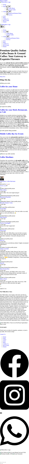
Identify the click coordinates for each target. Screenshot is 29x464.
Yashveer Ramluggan (5, 223)
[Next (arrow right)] (2, 463)
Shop (4, 6)
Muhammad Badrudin (5, 197)
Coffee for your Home (8, 87)
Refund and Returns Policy (14, 13)
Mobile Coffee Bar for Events (11, 134)
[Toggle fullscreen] (2, 462)
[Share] (3, 462)
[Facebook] (14, 377)
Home (4, 4)
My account (6, 20)
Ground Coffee (12, 9)
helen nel (2, 240)
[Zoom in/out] (0, 462)
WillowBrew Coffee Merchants (7, 181)
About (4, 11)
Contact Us (6, 19)
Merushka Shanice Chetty (6, 203)
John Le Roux (3, 279)
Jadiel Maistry (3, 217)
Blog (4, 17)
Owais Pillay (3, 208)
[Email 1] (1, 413)
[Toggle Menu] (9, 6)
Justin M (2, 263)
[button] (7, 6)
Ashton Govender (4, 248)
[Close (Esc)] (5, 462)
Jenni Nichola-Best (4, 269)
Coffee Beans (11, 8)
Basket (4, 22)
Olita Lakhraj (3, 190)
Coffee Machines (6, 157)
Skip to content (3, 0)
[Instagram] (14, 411)
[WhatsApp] (14, 447)
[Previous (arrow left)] (0, 463)
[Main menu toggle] (2, 26)
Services (10, 15)
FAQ (4, 16)
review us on (3, 185)
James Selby (3, 230)
